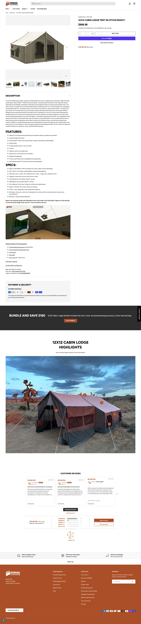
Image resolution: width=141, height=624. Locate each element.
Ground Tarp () (19, 250)
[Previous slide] (24, 494)
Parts (54, 591)
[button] (134, 3)
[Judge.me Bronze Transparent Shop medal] (70, 535)
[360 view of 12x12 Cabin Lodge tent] (38, 204)
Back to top (70, 561)
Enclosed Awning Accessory (17, 247)
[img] (31, 480)
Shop (7, 8)
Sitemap (83, 604)
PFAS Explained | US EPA (18, 271)
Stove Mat (12, 255)
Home (7, 12)
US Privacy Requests (87, 587)
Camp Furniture (57, 578)
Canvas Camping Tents (59, 574)
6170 (7, 261)
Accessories (56, 584)
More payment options (106, 42)
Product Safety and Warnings (14, 265)
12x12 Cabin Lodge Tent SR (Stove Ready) (24, 12)
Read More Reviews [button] (70, 509)
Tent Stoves (12, 252)
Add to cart (115, 33)
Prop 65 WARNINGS (25, 273)
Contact (33, 8)
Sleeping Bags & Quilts (59, 581)
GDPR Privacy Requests (87, 597)
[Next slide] (117, 494)
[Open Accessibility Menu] (4, 620)
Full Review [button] (31, 503)
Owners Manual (12, 261)
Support (24, 8)
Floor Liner (12, 257)
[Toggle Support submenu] (28, 9)
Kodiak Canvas (82, 17)
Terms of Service (86, 601)
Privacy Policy (85, 584)
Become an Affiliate (86, 578)
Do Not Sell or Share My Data (89, 591)
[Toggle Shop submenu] (10, 9)
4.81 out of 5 (41, 521)
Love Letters (16, 8)
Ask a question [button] (104, 524)
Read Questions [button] (70, 513)
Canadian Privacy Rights (88, 594)
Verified (70, 540)
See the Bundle (70, 320)
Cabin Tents (12, 12)
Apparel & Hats (57, 587)
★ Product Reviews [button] (139, 313)
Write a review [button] (104, 520)
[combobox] (73, 3)
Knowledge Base (42, 8)
